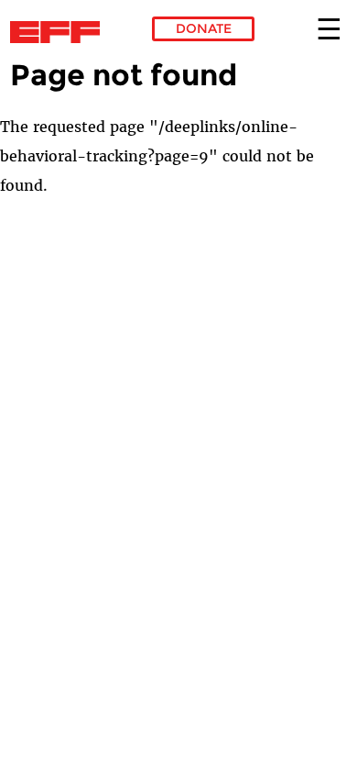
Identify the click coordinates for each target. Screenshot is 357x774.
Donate (204, 28)
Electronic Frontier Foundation (60, 32)
